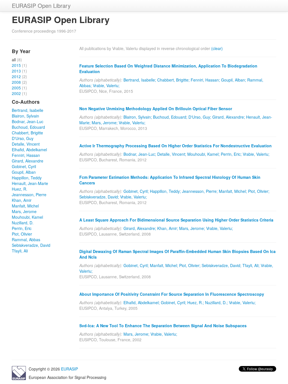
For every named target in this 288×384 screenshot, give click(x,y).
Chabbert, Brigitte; (173, 80)
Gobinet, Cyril (24, 166)
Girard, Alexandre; (228, 117)
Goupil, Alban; (233, 80)
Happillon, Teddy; (165, 191)
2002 (16, 93)
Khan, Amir (22, 200)
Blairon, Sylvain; (137, 117)
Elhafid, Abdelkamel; (141, 302)
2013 (16, 71)
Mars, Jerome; (105, 122)
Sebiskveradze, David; (99, 197)
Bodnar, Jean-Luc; (139, 154)
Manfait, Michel (25, 206)
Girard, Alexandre (27, 161)
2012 (16, 76)
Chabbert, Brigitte (27, 132)
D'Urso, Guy (22, 138)
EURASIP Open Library (41, 5)
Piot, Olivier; (258, 191)
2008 (16, 82)
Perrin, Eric (22, 228)
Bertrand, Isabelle (27, 110)
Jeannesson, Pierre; (200, 191)
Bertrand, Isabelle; (139, 80)
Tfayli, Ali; (251, 265)
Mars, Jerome (24, 211)
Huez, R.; (195, 302)
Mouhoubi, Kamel (27, 217)
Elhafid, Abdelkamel (29, 149)
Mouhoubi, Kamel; (203, 154)
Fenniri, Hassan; (205, 80)
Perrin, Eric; (231, 154)
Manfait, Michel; (233, 191)
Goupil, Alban (24, 172)
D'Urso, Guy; (199, 117)
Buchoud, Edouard (28, 127)
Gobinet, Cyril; (136, 191)
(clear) (217, 48)
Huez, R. (19, 189)
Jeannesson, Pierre (29, 194)
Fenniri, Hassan (26, 155)
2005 (16, 88)
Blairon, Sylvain (25, 116)
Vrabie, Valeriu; (106, 85)
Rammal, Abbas (26, 239)
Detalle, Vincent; (171, 154)
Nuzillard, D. (22, 222)
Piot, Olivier (22, 234)
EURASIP (69, 369)
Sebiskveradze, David (31, 245)
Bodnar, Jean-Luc (27, 121)
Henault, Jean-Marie (30, 183)
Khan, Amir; (167, 228)
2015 (16, 65)
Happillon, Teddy (27, 177)
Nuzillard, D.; (216, 302)
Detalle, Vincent (26, 144)
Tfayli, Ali (20, 251)
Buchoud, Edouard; (170, 117)
